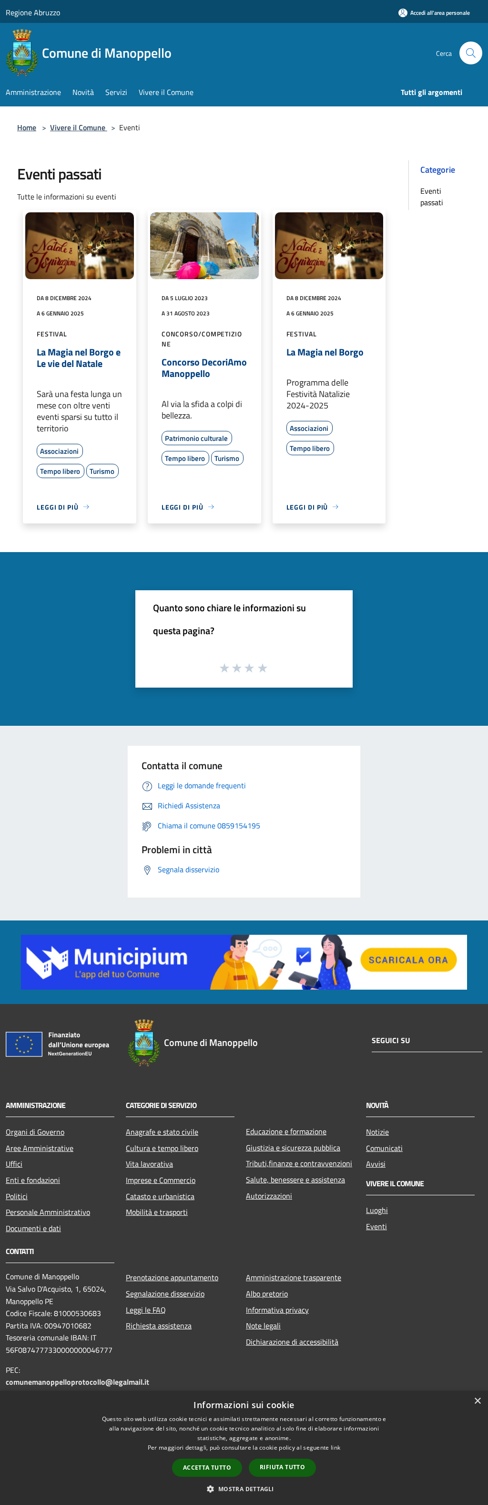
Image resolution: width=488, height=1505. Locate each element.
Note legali (263, 1325)
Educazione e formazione (286, 1131)
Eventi (376, 1226)
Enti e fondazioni (33, 1180)
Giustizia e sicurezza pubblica (293, 1147)
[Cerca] (470, 53)
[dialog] (244, 1448)
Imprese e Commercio (160, 1180)
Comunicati (384, 1148)
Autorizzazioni (269, 1196)
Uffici (14, 1164)
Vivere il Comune (78, 127)
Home (26, 127)
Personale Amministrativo (48, 1212)
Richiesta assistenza (159, 1325)
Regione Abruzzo (33, 12)
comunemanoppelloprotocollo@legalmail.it (77, 1382)
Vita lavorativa (149, 1164)
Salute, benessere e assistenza (295, 1179)
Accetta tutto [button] (207, 1467)
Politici (17, 1196)
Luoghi (377, 1210)
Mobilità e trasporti (157, 1212)
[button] (244, 1489)
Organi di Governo (35, 1132)
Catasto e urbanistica (160, 1196)
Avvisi (376, 1164)
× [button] (477, 1401)
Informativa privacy (277, 1310)
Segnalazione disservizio (165, 1293)
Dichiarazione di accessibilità (292, 1342)
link (335, 1447)
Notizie (377, 1132)
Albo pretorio (267, 1293)
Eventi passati (431, 196)
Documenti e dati (33, 1228)
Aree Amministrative (39, 1148)
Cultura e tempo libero (162, 1148)
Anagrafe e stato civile (162, 1132)
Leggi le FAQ (146, 1310)
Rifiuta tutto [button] (282, 1467)
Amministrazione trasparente (293, 1277)
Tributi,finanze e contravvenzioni (299, 1163)
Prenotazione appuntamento (172, 1277)
